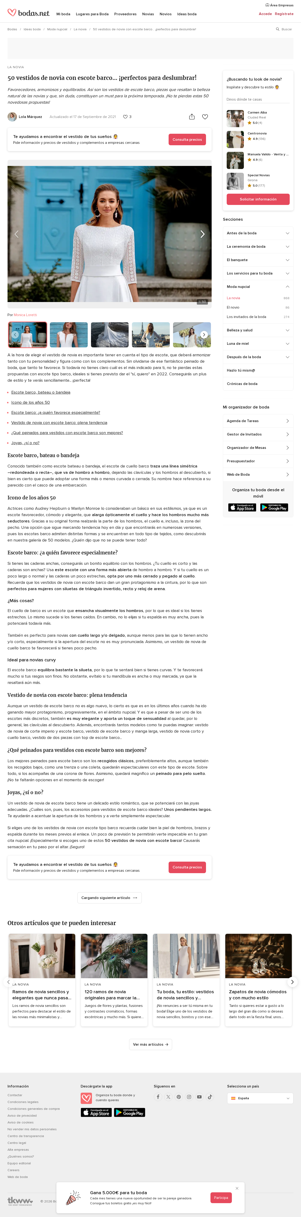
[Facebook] (158, 1097)
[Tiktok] (210, 1097)
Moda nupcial (57, 29)
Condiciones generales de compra (34, 1109)
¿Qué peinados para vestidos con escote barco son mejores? (67, 432)
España (243, 1098)
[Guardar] (205, 116)
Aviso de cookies (21, 1122)
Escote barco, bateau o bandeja (40, 392)
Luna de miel (238, 343)
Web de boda (18, 1177)
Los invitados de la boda (246, 316)
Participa (221, 1197)
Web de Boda (238, 474)
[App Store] (96, 1116)
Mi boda (63, 14)
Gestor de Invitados (244, 434)
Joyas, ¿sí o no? (25, 442)
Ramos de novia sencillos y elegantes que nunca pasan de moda (41, 995)
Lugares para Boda (92, 14)
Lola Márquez (30, 116)
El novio (233, 307)
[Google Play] (129, 1116)
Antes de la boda (242, 233)
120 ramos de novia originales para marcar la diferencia (110, 995)
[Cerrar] (237, 1188)
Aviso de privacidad (22, 1116)
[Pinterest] (178, 1097)
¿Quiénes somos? (21, 1156)
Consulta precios (187, 139)
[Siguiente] (203, 234)
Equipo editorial (19, 1163)
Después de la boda (244, 357)
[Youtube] (199, 1097)
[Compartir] (191, 116)
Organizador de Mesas (246, 447)
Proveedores (125, 14)
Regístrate (284, 14)
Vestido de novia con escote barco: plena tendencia (59, 422)
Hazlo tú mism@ (241, 370)
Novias (148, 14)
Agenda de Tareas (243, 421)
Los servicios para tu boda (250, 273)
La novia (80, 29)
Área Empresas (281, 5)
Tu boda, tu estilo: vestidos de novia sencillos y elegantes (185, 995)
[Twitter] (168, 1097)
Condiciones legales (23, 1102)
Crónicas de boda (242, 383)
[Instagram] (189, 1097)
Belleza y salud (240, 330)
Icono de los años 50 (30, 402)
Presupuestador (241, 461)
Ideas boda (187, 14)
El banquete (237, 260)
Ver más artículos (148, 1044)
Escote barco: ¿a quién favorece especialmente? (55, 412)
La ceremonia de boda (246, 246)
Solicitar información (258, 199)
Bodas (13, 29)
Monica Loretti (25, 315)
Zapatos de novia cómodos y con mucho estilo (258, 995)
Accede (265, 14)
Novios (166, 14)
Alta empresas (18, 1150)
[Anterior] (16, 234)
